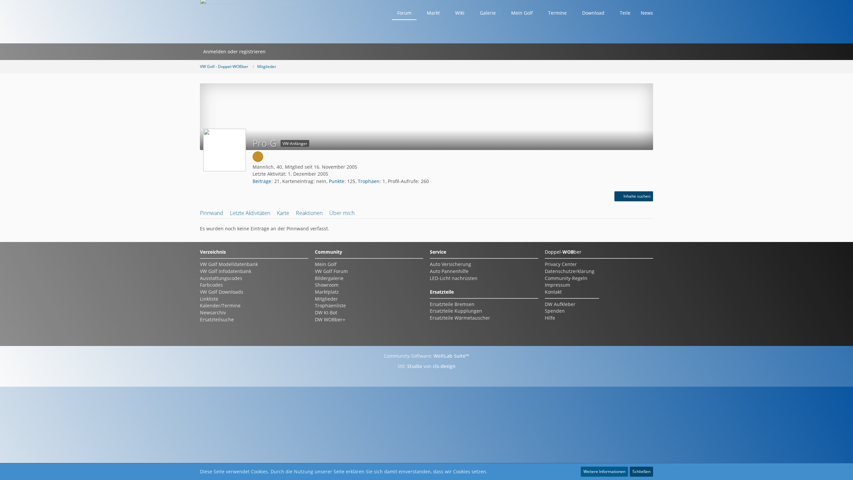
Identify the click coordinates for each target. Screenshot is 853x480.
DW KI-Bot (326, 312)
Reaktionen (309, 213)
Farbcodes (211, 285)
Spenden (555, 311)
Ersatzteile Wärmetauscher (460, 318)
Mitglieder (326, 299)
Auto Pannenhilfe (449, 271)
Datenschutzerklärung (569, 271)
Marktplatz (327, 292)
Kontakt (553, 292)
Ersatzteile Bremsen (452, 304)
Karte (283, 213)
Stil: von (426, 366)
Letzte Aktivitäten (250, 213)
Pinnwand (211, 213)
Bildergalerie (329, 278)
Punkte (336, 181)
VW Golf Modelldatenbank (229, 264)
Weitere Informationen (604, 471)
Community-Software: (426, 356)
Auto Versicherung (450, 264)
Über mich (342, 213)
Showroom (327, 285)
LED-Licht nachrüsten (453, 278)
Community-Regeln (566, 278)
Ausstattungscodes (221, 278)
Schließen (641, 471)
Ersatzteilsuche (217, 319)
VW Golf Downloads (221, 292)
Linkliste (209, 299)
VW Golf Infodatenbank (225, 271)
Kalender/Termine (220, 305)
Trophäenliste (330, 305)
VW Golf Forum (331, 271)
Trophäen (369, 181)
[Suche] (277, 51)
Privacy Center (561, 264)
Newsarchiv (213, 312)
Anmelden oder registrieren (234, 51)
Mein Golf (326, 264)
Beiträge (262, 181)
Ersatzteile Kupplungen (456, 311)
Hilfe (550, 318)
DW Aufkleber (560, 304)
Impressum (557, 285)
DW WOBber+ (330, 319)
